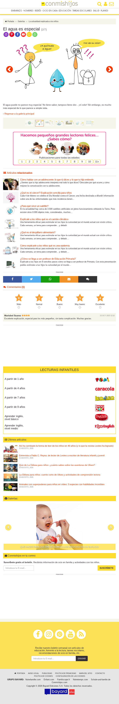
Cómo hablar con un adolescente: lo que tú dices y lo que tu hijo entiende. (57, 179)
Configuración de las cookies (70, 676)
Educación (65, 11)
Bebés (38, 11)
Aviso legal (33, 673)
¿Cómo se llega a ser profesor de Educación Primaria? (48, 258)
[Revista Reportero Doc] (104, 408)
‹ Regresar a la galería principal (18, 113)
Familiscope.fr (63, 680)
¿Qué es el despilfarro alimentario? (37, 232)
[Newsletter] (69, 279)
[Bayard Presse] (56, 692)
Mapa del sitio (85, 673)
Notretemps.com (80, 680)
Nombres (28, 11)
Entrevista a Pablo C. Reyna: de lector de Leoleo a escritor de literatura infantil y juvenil (61, 455)
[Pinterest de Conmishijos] (12, 34)
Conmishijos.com (59, 682)
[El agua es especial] (39, 123)
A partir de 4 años (15, 388)
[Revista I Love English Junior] (104, 417)
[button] (8, 527)
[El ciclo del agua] (59, 123)
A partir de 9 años (15, 406)
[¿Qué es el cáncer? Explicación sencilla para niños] (11, 197)
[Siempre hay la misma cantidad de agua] (69, 123)
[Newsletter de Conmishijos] (29, 34)
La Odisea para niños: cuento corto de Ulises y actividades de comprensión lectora (59, 474)
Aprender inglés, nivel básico (14, 418)
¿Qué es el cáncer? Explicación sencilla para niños (46, 192)
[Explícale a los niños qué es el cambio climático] (11, 224)
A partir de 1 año (14, 378)
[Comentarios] (87, 279)
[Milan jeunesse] (72, 692)
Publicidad (47, 673)
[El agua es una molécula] (109, 69)
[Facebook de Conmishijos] (17, 34)
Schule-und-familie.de (100, 680)
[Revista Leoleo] (104, 398)
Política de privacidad (65, 673)
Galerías (21, 21)
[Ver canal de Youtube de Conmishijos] (23, 34)
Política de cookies (43, 676)
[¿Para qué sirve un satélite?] (11, 210)
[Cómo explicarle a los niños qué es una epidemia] (11, 250)
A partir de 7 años (15, 397)
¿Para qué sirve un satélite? (34, 206)
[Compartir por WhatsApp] (35, 34)
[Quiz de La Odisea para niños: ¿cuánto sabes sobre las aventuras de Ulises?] (11, 467)
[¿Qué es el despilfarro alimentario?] (11, 237)
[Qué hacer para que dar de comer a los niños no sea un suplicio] (59, 526)
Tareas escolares (82, 11)
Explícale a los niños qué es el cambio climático (44, 219)
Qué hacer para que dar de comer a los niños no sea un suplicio (59, 547)
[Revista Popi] (104, 380)
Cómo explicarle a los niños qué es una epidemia (45, 245)
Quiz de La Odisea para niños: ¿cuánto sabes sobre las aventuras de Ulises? (57, 465)
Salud (96, 11)
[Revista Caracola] (104, 389)
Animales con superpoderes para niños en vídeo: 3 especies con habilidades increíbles (61, 484)
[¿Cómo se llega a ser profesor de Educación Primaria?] (11, 263)
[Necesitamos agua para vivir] (9, 69)
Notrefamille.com (33, 680)
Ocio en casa (49, 11)
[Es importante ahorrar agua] (90, 123)
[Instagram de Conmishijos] (6, 34)
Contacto (100, 673)
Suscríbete (106, 568)
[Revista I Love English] (104, 426)
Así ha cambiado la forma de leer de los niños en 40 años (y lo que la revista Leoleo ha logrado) (66, 446)
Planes (104, 11)
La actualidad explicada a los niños (43, 21)
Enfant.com (49, 680)
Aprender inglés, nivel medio (14, 427)
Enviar (82, 658)
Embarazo (16, 11)
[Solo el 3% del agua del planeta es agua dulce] (79, 123)
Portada (10, 21)
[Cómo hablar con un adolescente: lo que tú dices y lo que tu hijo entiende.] (11, 184)
